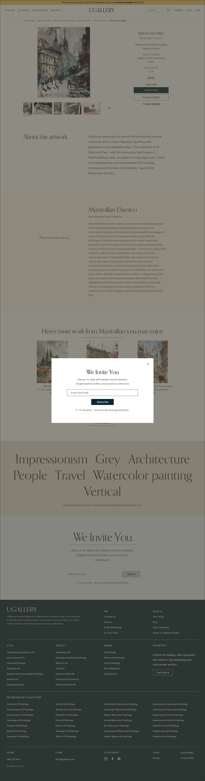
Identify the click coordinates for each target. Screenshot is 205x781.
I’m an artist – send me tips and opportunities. (104, 410)
